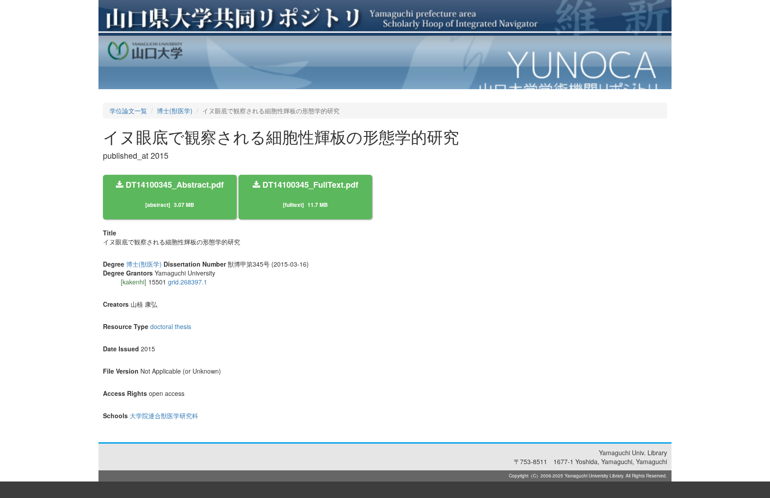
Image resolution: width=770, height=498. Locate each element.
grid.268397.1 (187, 281)
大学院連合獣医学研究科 (164, 415)
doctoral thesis (170, 326)
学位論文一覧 (128, 110)
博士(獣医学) (174, 110)
